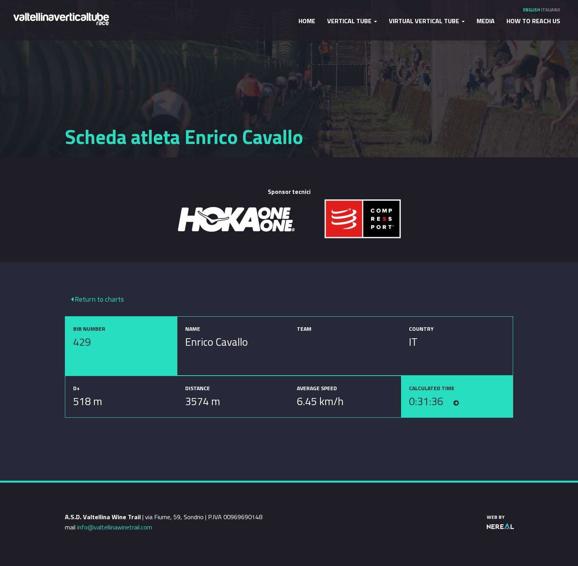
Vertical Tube (350, 21)
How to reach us (533, 21)
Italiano (550, 10)
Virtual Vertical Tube (425, 21)
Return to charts (98, 299)
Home (306, 21)
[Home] (61, 18)
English (531, 10)
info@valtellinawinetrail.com (114, 527)
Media (486, 21)
